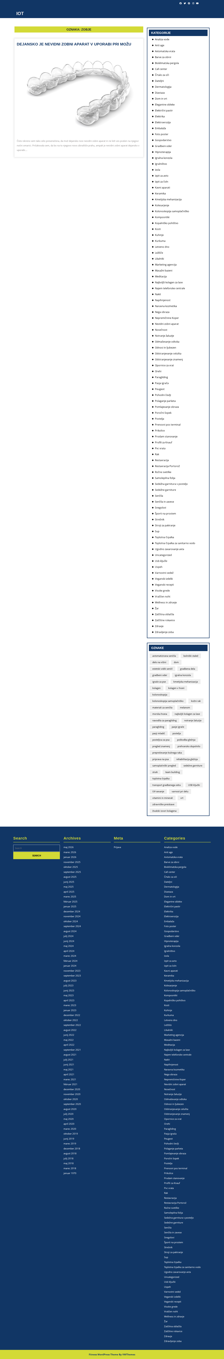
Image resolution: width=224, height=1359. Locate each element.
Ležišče (159, 252)
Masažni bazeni (163, 270)
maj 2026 (69, 847)
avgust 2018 (70, 1153)
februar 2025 (70, 901)
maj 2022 (69, 1039)
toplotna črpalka (160, 778)
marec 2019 (70, 1143)
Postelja (159, 418)
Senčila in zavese (164, 501)
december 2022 (72, 1015)
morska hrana (159, 713)
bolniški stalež (190, 655)
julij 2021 (68, 1059)
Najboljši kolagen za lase (169, 282)
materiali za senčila (162, 707)
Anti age (159, 45)
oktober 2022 (71, 1020)
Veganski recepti (164, 584)
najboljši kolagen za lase (187, 713)
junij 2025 (69, 881)
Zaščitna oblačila (164, 614)
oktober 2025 (71, 866)
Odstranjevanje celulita (168, 353)
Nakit (158, 294)
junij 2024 (69, 941)
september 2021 (72, 1049)
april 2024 (69, 950)
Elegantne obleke (165, 104)
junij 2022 (69, 1034)
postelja (176, 733)
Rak (157, 454)
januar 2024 (70, 965)
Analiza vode (162, 39)
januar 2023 (70, 1010)
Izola (157, 169)
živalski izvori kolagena (164, 810)
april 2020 (69, 1123)
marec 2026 (70, 852)
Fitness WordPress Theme (103, 1354)
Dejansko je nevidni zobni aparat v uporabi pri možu (74, 44)
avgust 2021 (70, 1054)
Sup (157, 531)
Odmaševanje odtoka (167, 341)
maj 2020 (69, 1118)
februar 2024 (70, 960)
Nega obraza (162, 312)
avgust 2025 (70, 876)
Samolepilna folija (165, 478)
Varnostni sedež (164, 572)
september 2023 (72, 975)
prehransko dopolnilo (189, 746)
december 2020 (72, 1089)
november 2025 (72, 862)
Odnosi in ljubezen (165, 347)
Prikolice (160, 430)
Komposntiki (162, 217)
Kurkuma (160, 241)
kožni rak (196, 700)
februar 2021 (70, 1084)
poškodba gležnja (186, 739)
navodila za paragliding (164, 720)
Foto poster (161, 134)
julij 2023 (68, 985)
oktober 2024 (71, 921)
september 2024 (72, 926)
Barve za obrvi (163, 57)
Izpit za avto (161, 175)
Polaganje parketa (165, 401)
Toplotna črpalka (164, 537)
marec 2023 (70, 1005)
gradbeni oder (159, 675)
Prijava (117, 847)
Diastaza (160, 92)
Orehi (158, 371)
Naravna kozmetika (166, 306)
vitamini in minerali (162, 797)
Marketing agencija (166, 264)
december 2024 (72, 911)
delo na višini (159, 662)
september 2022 (72, 1024)
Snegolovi (160, 507)
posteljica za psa (160, 739)
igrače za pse (159, 681)
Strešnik (159, 519)
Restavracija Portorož (167, 466)
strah (155, 772)
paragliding (158, 726)
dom (176, 662)
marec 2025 (70, 896)
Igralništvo (161, 164)
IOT (20, 13)
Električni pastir (164, 110)
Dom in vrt (161, 98)
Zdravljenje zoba (164, 632)
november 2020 (72, 1094)
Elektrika (160, 116)
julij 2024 (68, 936)
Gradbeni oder (163, 146)
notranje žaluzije (192, 720)
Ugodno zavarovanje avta (169, 549)
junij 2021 (69, 1064)
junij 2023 (69, 990)
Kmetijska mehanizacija (168, 199)
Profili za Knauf (163, 442)
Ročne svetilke (163, 472)
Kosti (158, 229)
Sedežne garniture (165, 490)
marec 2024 (70, 955)
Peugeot (160, 389)
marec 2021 (70, 1079)
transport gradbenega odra (166, 784)
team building (172, 772)
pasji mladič (158, 733)
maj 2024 (69, 945)
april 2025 (69, 891)
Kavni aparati (162, 187)
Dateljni (159, 81)
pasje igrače (178, 726)
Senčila (159, 495)
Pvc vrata (160, 448)
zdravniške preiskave (163, 804)
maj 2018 (69, 1163)
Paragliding (161, 377)
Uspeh (158, 567)
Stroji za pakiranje (165, 525)
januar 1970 (70, 1173)
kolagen (156, 688)
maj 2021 (69, 1069)
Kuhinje (159, 235)
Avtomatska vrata (165, 51)
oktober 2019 (71, 1133)
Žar (157, 608)
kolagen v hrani (176, 688)
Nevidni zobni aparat (167, 324)
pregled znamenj (161, 746)
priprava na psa (160, 759)
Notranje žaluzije (164, 335)
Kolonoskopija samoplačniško (172, 211)
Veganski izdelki (164, 578)
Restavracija (162, 460)
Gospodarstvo (163, 140)
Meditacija (161, 276)
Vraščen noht (162, 596)
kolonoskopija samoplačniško (167, 700)
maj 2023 (69, 995)
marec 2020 (70, 1128)
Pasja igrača (162, 383)
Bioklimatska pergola (167, 63)
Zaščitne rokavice (165, 620)
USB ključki (194, 784)
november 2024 (72, 916)
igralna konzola (183, 675)
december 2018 (72, 1148)
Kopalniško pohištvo (166, 223)
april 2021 (69, 1074)
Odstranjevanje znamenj (169, 359)
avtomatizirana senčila (164, 655)
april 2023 (69, 1000)
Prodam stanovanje (166, 436)
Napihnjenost (163, 300)
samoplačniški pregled (164, 765)
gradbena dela (187, 668)
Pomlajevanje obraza (167, 407)
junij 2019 (69, 1138)
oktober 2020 (71, 1099)
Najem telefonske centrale (170, 288)
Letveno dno (162, 246)
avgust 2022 (70, 1029)
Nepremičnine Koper (167, 318)
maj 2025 (69, 886)
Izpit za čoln (161, 181)
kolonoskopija (159, 694)
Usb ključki (161, 561)
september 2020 (72, 1103)
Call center (161, 69)
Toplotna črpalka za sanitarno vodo (175, 543)
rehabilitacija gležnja (187, 759)
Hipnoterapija (163, 152)
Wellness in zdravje (166, 602)
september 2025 (72, 871)
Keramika (160, 193)
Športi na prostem (165, 513)
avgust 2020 (70, 1109)
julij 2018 (68, 1158)
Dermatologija (163, 86)
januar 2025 (70, 906)
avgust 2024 (70, 931)
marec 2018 (70, 1168)
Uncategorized (163, 555)
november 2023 (72, 970)
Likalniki (159, 258)
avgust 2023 (70, 980)
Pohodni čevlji (163, 395)
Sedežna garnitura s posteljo (171, 484)
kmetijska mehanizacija (185, 681)
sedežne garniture (192, 765)
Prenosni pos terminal (168, 424)
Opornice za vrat (164, 365)
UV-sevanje (158, 791)
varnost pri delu (180, 791)
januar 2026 (70, 857)
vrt (181, 797)
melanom (185, 707)
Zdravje (159, 626)
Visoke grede (162, 590)
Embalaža (160, 128)
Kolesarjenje (162, 205)
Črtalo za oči (162, 75)
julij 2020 (68, 1113)
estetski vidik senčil (162, 668)
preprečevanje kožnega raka (167, 752)
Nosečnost (161, 329)
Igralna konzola (163, 158)
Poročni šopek (163, 412)
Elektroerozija (163, 122)
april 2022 (69, 1044)
